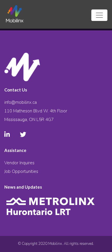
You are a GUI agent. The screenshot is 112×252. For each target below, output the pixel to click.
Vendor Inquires (19, 163)
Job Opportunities (21, 171)
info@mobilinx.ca (20, 102)
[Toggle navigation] (99, 15)
